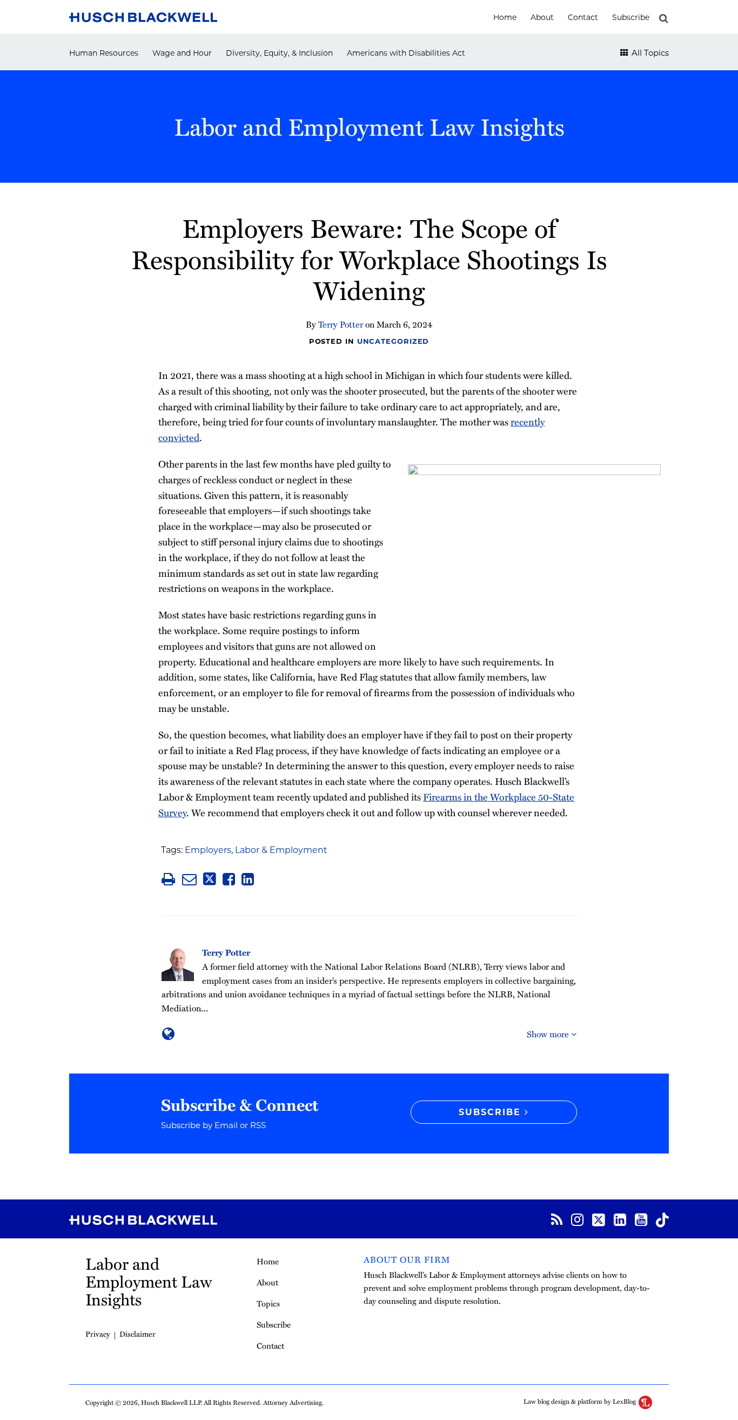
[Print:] (168, 879)
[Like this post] (229, 879)
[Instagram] (577, 1218)
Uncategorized (393, 341)
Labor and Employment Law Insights (369, 126)
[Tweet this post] (209, 879)
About (542, 17)
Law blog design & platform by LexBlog (581, 1401)
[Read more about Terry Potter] (168, 1033)
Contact (583, 17)
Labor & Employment (281, 850)
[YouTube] (641, 1218)
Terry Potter (340, 324)
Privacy (97, 1333)
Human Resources (103, 53)
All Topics (649, 53)
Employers (208, 850)
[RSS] (556, 1218)
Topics (268, 1303)
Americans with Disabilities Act (406, 53)
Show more (549, 1034)
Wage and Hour (182, 53)
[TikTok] (662, 1219)
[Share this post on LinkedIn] (247, 879)
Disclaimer (137, 1333)
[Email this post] (189, 879)
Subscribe (630, 17)
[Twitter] (598, 1219)
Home (504, 17)
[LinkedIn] (620, 1218)
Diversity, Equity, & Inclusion (279, 53)
